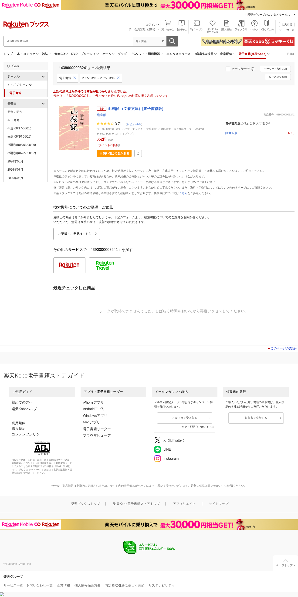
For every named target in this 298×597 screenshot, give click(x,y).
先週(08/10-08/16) (19, 136)
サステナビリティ (162, 585)
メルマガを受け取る (184, 417)
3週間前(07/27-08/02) (21, 153)
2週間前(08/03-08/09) (21, 145)
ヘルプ (254, 29)
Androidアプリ (94, 409)
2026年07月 (15, 169)
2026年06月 (15, 178)
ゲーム (106, 54)
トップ (8, 54)
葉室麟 (101, 115)
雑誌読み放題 (204, 54)
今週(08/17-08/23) (19, 128)
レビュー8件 (134, 124)
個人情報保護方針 (87, 585)
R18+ (291, 54)
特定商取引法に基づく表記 (124, 585)
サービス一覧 (287, 30)
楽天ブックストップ (85, 504)
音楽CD (59, 54)
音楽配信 (226, 54)
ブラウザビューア (97, 435)
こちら (183, 193)
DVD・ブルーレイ (83, 54)
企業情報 (63, 585)
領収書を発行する (256, 417)
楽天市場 (287, 24)
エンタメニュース (178, 54)
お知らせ (182, 29)
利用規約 (19, 423)
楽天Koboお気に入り (212, 30)
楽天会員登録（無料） (143, 29)
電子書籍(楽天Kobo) (252, 54)
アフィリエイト (184, 504)
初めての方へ (22, 402)
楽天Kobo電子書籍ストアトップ (136, 504)
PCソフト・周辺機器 (146, 54)
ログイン (151, 24)
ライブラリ (241, 29)
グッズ (122, 54)
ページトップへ (285, 565)
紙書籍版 (231, 133)
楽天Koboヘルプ (24, 409)
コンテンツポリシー (27, 434)
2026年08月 (15, 161)
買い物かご (167, 29)
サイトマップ (218, 504)
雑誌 (45, 54)
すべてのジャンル (19, 84)
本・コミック (26, 54)
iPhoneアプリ (93, 402)
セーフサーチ (241, 69)
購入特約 (19, 429)
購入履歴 (226, 29)
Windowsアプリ (95, 416)
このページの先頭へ (284, 348)
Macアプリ (91, 422)
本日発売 (13, 120)
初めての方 (267, 29)
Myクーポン (197, 29)
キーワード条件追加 (275, 68)
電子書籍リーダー (97, 429)
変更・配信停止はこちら (197, 426)
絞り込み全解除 (278, 76)
